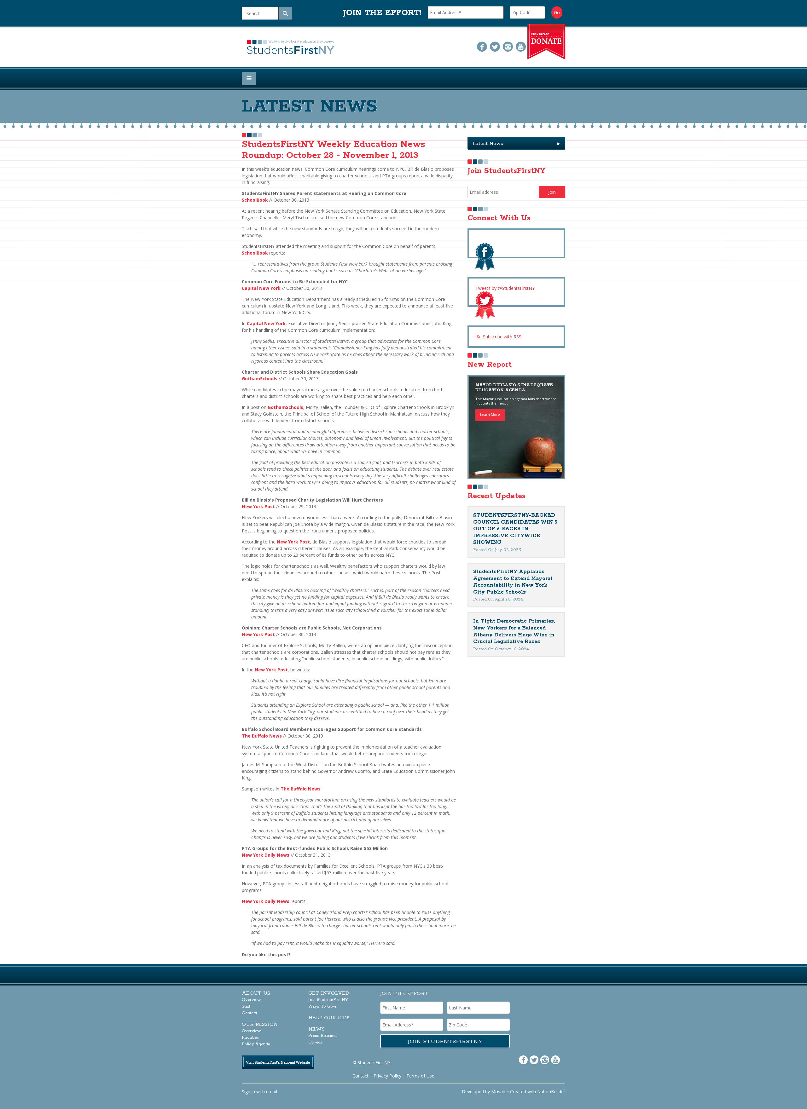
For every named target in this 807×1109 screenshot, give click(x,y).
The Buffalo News (262, 736)
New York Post (258, 506)
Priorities (250, 1037)
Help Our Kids (329, 1017)
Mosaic (498, 1092)
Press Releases (323, 1035)
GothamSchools (259, 379)
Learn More (490, 414)
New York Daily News (265, 855)
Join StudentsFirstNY (328, 1000)
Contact (249, 1013)
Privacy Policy (387, 1076)
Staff (246, 1006)
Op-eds (315, 1042)
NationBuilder (551, 1092)
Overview (251, 1000)
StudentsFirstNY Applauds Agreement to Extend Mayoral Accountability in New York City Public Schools (512, 581)
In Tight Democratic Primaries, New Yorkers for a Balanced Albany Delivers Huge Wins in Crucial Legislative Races (514, 631)
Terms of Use (420, 1076)
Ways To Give (322, 1006)
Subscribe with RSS (502, 337)
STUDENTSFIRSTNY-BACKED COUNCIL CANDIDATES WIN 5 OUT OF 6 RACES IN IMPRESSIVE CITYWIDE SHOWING (515, 529)
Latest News (516, 143)
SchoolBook (255, 200)
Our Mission (260, 1024)
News (316, 1029)
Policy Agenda (256, 1044)
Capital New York (261, 288)
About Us (256, 993)
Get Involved (328, 993)
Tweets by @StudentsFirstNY (505, 288)
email (271, 1092)
